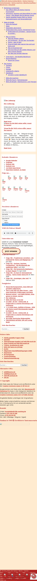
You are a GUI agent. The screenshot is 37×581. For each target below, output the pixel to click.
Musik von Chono (13, 60)
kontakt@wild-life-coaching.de (15, 411)
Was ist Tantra (10, 37)
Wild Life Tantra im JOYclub (13, 347)
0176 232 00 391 (10, 415)
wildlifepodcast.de (10, 374)
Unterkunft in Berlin (12, 71)
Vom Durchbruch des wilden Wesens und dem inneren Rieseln (21, 50)
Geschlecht (5, 218)
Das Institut (8, 64)
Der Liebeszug (9, 104)
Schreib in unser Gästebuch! (17, 75)
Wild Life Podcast (11, 24)
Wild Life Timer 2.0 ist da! (14, 300)
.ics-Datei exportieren (13, 168)
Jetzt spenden (11, 251)
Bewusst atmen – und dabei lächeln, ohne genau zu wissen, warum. (20, 295)
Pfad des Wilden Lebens (16, 38)
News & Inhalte (9, 22)
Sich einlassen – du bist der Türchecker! (21, 40)
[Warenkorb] (20, 575)
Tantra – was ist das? (15, 42)
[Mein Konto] (12, 575)
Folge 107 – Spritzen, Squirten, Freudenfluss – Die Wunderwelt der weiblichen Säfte (18, 265)
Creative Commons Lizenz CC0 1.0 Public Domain (16, 395)
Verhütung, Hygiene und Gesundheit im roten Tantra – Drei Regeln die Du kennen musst (21, 14)
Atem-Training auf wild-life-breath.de (16, 343)
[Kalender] (5, 575)
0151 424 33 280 (12, 413)
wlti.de (6, 377)
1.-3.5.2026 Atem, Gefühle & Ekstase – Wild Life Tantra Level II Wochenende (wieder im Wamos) (20, 309)
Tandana (9, 65)
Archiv (6, 349)
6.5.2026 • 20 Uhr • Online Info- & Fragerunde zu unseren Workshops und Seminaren (19, 303)
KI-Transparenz (9, 354)
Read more (7, 121)
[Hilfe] (33, 576)
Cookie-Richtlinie (9, 356)
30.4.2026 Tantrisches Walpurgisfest (18, 318)
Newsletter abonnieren (13, 28)
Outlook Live (10, 166)
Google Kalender (11, 160)
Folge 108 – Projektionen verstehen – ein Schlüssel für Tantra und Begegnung (20, 259)
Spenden (7, 340)
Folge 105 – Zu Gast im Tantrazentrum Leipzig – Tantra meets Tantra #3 (19, 274)
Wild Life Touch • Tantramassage (16, 80)
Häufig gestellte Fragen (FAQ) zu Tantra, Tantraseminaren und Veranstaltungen (19, 18)
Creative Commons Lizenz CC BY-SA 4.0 (16, 386)
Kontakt (8, 69)
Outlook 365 (10, 164)
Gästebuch (9, 73)
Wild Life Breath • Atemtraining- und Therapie (21, 82)
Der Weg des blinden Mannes (18, 53)
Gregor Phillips (12, 580)
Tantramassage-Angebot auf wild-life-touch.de (20, 341)
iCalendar (9, 162)
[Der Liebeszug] (9, 100)
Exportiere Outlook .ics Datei (16, 170)
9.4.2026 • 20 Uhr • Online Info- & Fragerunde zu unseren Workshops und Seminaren (19, 314)
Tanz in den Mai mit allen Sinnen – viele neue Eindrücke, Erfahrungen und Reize (19, 291)
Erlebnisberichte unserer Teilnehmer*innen (20, 30)
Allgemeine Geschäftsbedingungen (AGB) (18, 351)
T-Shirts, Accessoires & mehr (13, 345)
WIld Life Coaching (12, 78)
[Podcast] (27, 575)
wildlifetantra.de (9, 372)
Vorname (5, 214)
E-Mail (4, 210)
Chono (8, 67)
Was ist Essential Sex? (15, 48)
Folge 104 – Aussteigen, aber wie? (17, 278)
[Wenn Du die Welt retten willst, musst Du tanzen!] (18, 125)
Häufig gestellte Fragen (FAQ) (14, 338)
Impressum (8, 353)
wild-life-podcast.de (10, 376)
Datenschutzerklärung (11, 358)
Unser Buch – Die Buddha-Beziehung (18, 57)
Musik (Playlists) (11, 58)
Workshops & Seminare (11, 8)
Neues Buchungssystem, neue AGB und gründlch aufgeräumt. (19, 288)
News (8, 26)
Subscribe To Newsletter (11, 225)
